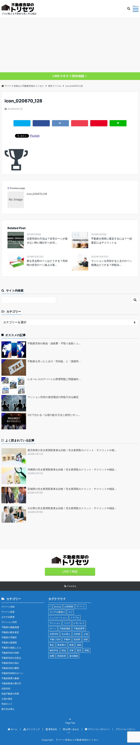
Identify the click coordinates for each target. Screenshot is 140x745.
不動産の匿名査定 (10, 632)
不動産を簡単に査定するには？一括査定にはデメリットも (111, 240)
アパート (80, 606)
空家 (71, 650)
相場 (71, 645)
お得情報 (68, 606)
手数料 (67, 639)
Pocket (35, 135)
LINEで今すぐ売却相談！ (70, 76)
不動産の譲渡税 (9, 642)
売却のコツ (6, 703)
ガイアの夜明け (57, 612)
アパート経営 (8, 611)
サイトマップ (33, 729)
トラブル (74, 617)
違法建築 (73, 655)
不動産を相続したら (11, 647)
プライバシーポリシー (98, 729)
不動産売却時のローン (12, 673)
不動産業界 (79, 628)
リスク (67, 623)
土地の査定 (6, 698)
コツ (70, 612)
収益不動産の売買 (10, 693)
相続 (79, 645)
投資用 (77, 639)
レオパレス (79, 623)
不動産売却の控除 (10, 652)
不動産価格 (64, 628)
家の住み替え (8, 709)
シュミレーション (58, 617)
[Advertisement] (70, 44)
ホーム (13, 729)
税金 (64, 650)
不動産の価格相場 (10, 627)
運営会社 (52, 729)
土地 (85, 634)
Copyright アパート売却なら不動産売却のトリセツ (70, 739)
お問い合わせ (72, 729)
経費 (52, 655)
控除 (85, 639)
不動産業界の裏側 (10, 678)
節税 (87, 650)
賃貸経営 (61, 655)
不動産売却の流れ (10, 663)
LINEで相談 (70, 571)
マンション (55, 623)
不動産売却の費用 (10, 668)
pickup (57, 606)
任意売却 (5, 688)
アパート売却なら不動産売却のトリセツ (24, 86)
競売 (79, 650)
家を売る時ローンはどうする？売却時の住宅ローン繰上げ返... (47, 262)
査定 (52, 645)
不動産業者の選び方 (11, 683)
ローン (53, 628)
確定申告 (54, 650)
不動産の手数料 (9, 637)
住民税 (77, 634)
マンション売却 (9, 622)
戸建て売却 (55, 639)
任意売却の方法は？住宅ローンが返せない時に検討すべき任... (47, 240)
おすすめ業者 (8, 617)
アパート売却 (8, 606)
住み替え (66, 634)
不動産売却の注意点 (11, 657)
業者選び (61, 645)
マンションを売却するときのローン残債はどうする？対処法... (111, 262)
